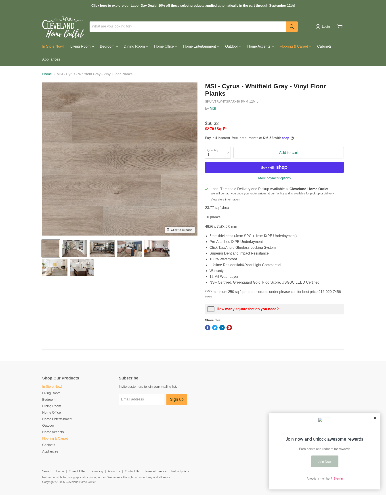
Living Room (80, 46)
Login (326, 26)
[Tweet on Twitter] (215, 327)
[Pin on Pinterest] (229, 327)
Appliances (51, 59)
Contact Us (132, 471)
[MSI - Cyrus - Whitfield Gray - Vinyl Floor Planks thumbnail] (51, 248)
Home (47, 74)
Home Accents (259, 46)
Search (46, 471)
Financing (96, 471)
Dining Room (135, 46)
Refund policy (180, 471)
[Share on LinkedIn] (222, 327)
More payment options (274, 178)
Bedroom (107, 46)
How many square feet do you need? (248, 309)
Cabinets (324, 46)
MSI (213, 108)
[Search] (292, 26)
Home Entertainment (200, 46)
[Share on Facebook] (207, 327)
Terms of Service (155, 471)
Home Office (164, 46)
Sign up (177, 399)
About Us (114, 471)
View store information (225, 199)
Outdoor (232, 46)
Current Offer (77, 471)
